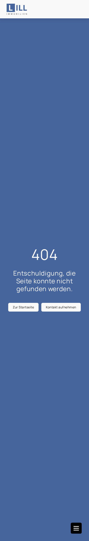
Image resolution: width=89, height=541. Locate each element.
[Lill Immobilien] (17, 9)
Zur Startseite (23, 307)
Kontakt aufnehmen (61, 307)
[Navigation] (76, 528)
